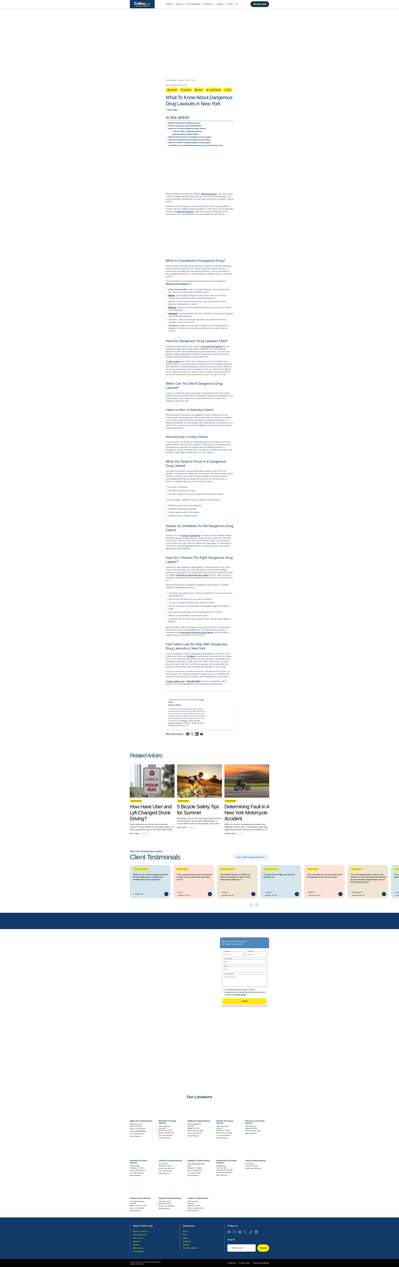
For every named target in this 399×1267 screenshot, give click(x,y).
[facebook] (229, 1232)
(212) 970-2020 (167, 1135)
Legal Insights (171, 80)
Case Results (138, 1248)
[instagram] (234, 1232)
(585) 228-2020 (138, 1173)
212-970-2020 (195, 1173)
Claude (200, 90)
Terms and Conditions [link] (261, 1263)
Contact (230, 4)
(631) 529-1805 (198, 1131)
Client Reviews (138, 1251)
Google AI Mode (214, 90)
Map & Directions (135, 1136)
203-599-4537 (197, 1170)
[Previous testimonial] (251, 904)
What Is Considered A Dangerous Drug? (184, 123)
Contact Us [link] (232, 1263)
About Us (179, 4)
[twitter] (245, 1232)
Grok (229, 90)
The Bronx (186, 723)
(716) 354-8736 (169, 1168)
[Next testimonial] (256, 904)
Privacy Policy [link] (244, 1263)
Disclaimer (187, 1241)
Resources (208, 4)
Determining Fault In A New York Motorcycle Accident (246, 812)
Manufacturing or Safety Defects (186, 134)
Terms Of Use (240, 995)
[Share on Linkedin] (197, 734)
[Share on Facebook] (187, 734)
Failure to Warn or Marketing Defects (187, 131)
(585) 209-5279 (140, 1170)
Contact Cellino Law (175, 681)
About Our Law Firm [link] (140, 1231)
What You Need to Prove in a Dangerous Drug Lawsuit (189, 137)
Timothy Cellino (230, 833)
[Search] (236, 4)
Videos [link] (185, 1238)
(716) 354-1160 (255, 1131)
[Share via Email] (201, 734)
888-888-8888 (259, 4)
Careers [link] (136, 1245)
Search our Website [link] (190, 1248)
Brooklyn (179, 723)
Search (263, 1248)
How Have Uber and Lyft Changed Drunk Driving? (151, 812)
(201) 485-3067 (227, 1172)
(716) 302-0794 (198, 1208)
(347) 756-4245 (227, 1133)
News (185, 1231)
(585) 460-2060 (255, 1168)
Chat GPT (173, 90)
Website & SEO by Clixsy (137, 1264)
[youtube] (239, 1232)
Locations (219, 4)
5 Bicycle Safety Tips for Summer (198, 809)
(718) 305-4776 (169, 1133)
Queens (194, 723)
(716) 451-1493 (140, 1129)
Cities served (138, 1238)
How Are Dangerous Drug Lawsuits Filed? (184, 126)
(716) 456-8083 (169, 1206)
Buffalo (191, 721)
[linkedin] (256, 1232)
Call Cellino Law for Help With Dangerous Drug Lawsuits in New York (195, 145)
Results (169, 4)
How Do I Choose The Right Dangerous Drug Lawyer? (189, 143)
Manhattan (184, 721)
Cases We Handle (193, 4)
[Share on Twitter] (192, 734)
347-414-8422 (139, 1208)
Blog (184, 1235)
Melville (197, 721)
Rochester (171, 723)
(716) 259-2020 (138, 1134)
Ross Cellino (173, 110)
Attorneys (136, 1241)
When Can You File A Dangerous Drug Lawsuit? (187, 128)
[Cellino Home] (142, 4)
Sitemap (186, 1245)
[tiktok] (250, 1232)
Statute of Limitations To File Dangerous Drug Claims (189, 140)
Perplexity (187, 90)
